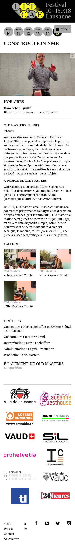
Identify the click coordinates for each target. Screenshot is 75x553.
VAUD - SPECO (20, 438)
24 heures (55, 496)
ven (38, 32)
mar (8, 32)
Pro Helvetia (20, 457)
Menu (65, 29)
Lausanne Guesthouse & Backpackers (55, 399)
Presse (8, 529)
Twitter (57, 523)
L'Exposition (13, 368)
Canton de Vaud (55, 476)
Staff (7, 524)
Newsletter (11, 539)
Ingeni (20, 476)
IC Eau (55, 457)
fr (25, 524)
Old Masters (12, 271)
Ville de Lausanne (20, 396)
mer (18, 32)
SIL (55, 438)
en (25, 529)
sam (47, 32)
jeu (28, 32)
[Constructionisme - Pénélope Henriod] (37, 74)
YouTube (47, 523)
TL (20, 496)
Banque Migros (55, 418)
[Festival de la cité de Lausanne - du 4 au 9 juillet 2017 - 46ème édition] (37, 11)
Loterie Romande (20, 418)
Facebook (36, 523)
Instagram (68, 523)
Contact (9, 534)
